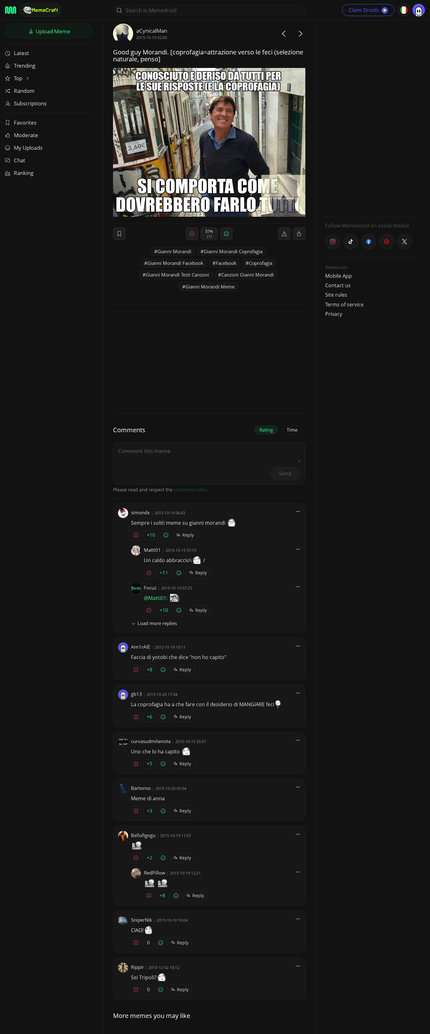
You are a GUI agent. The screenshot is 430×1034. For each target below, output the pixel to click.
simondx (140, 512)
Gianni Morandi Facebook (175, 263)
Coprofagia (260, 263)
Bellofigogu (143, 835)
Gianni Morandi (174, 251)
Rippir (137, 967)
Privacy (333, 313)
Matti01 (152, 550)
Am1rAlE (140, 647)
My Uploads (28, 147)
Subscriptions (30, 103)
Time (292, 430)
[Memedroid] (10, 10)
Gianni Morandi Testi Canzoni (177, 274)
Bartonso (141, 788)
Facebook (226, 263)
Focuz (150, 587)
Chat (19, 160)
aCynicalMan (151, 30)
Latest (21, 53)
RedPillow (155, 872)
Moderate (26, 135)
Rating (266, 430)
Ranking (23, 172)
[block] (299, 233)
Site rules (336, 294)
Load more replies (157, 623)
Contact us (338, 285)
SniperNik (141, 920)
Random (24, 90)
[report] (284, 233)
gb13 (136, 694)
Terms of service (344, 304)
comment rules (190, 489)
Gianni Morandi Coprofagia (233, 251)
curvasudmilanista (151, 741)
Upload (52, 31)
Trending (24, 65)
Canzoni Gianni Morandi (247, 274)
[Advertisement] (372, 118)
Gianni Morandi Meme (210, 286)
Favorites (25, 122)
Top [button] (19, 78)
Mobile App (338, 275)
